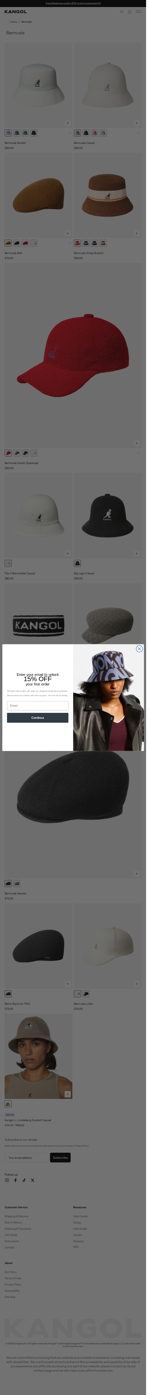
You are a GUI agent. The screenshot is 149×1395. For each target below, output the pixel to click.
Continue (37, 717)
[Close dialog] (139, 649)
